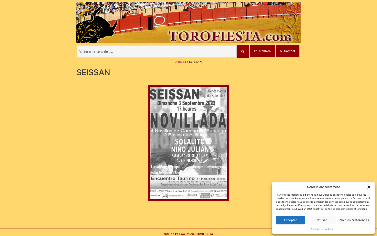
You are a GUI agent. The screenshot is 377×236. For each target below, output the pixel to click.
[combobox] (157, 51)
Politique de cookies (321, 229)
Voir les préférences (354, 220)
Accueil (180, 62)
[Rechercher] (243, 51)
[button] (369, 187)
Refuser (321, 220)
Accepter (290, 220)
